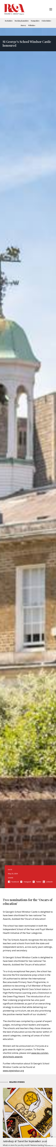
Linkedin (49, 882)
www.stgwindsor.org (13, 1070)
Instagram (27, 882)
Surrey (23, 25)
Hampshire (35, 21)
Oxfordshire (46, 21)
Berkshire (9, 21)
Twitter (38, 882)
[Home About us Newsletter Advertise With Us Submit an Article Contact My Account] (50, 9)
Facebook (15, 882)
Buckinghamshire (22, 21)
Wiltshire (31, 25)
